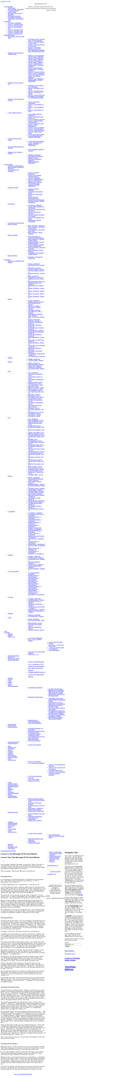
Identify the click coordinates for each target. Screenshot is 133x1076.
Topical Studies (5, 851)
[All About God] (55, 877)
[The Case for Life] (70, 953)
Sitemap (48, 896)
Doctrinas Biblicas (70, 968)
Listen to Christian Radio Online (72, 959)
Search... (67, 942)
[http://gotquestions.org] (55, 867)
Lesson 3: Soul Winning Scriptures (23, 1074)
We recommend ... (70, 951)
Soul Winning (12, 851)
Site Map (80, 895)
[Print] (4, 860)
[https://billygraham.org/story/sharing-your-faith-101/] (55, 871)
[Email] (4, 862)
